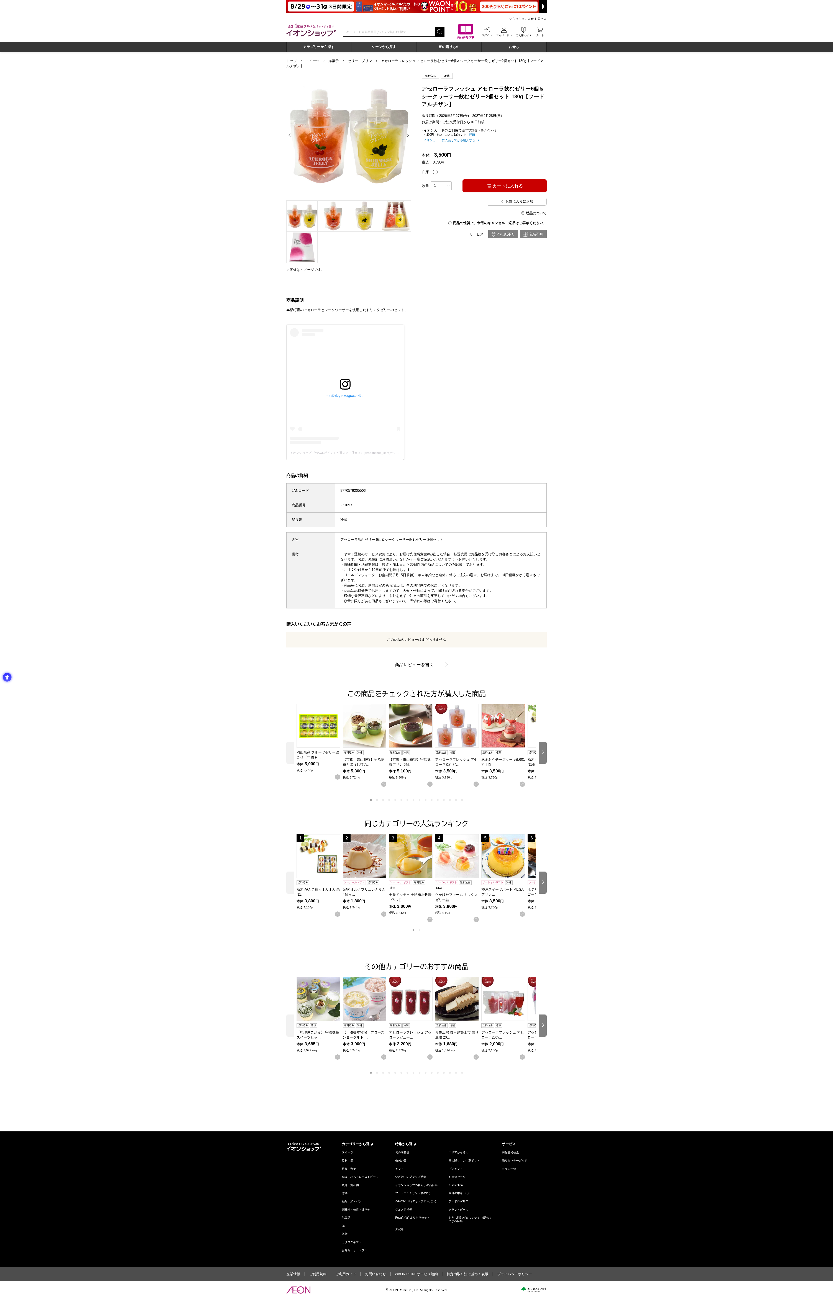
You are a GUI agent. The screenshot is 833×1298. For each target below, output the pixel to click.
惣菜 (345, 1193)
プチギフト (456, 1168)
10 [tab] (425, 800)
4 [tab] (389, 800)
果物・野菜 (349, 1168)
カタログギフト (352, 1242)
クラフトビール (458, 1209)
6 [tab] (401, 800)
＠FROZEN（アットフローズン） (416, 1201)
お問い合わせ (375, 1274)
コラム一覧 (509, 1168)
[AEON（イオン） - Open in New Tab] (298, 1290)
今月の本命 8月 (459, 1193)
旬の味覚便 (402, 1152)
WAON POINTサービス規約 (416, 1274)
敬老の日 (401, 1160)
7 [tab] (407, 800)
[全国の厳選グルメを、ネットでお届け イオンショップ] (311, 30)
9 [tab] (419, 800)
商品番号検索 (510, 1152)
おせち (514, 47)
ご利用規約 (317, 1274)
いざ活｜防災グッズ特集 (410, 1176)
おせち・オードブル (354, 1250)
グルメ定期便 (403, 1209)
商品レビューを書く (414, 664)
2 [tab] (377, 800)
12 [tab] (438, 800)
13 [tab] (444, 800)
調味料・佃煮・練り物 (356, 1209)
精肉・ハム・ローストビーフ (360, 1176)
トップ (291, 61)
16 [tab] (462, 800)
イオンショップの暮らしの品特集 (416, 1185)
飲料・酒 (347, 1160)
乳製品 (346, 1217)
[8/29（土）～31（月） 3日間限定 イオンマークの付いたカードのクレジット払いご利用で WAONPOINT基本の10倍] (416, 6)
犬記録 (399, 1229)
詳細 (472, 134)
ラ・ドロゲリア (458, 1201)
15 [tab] (456, 800)
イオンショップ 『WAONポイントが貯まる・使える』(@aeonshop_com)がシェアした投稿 (352, 452)
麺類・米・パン (352, 1201)
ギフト (399, 1168)
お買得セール (457, 1176)
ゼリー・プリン (360, 61)
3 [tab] (383, 800)
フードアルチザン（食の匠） (413, 1193)
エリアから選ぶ (458, 1152)
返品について (536, 213)
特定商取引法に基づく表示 (467, 1274)
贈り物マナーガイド (514, 1160)
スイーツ (313, 61)
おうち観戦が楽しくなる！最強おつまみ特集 (470, 1219)
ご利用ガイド (345, 1274)
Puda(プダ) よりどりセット (412, 1217)
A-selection (456, 1185)
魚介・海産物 (350, 1185)
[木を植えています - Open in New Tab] (534, 1290)
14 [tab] (450, 800)
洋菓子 (333, 61)
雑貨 (345, 1234)
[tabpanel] (348, 135)
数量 (425, 186)
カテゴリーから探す (319, 47)
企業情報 (293, 1274)
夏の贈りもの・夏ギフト (464, 1160)
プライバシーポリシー (514, 1274)
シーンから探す (384, 47)
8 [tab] (413, 800)
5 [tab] (395, 800)
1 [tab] (371, 800)
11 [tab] (432, 800)
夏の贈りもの (449, 47)
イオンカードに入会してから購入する (449, 140)
